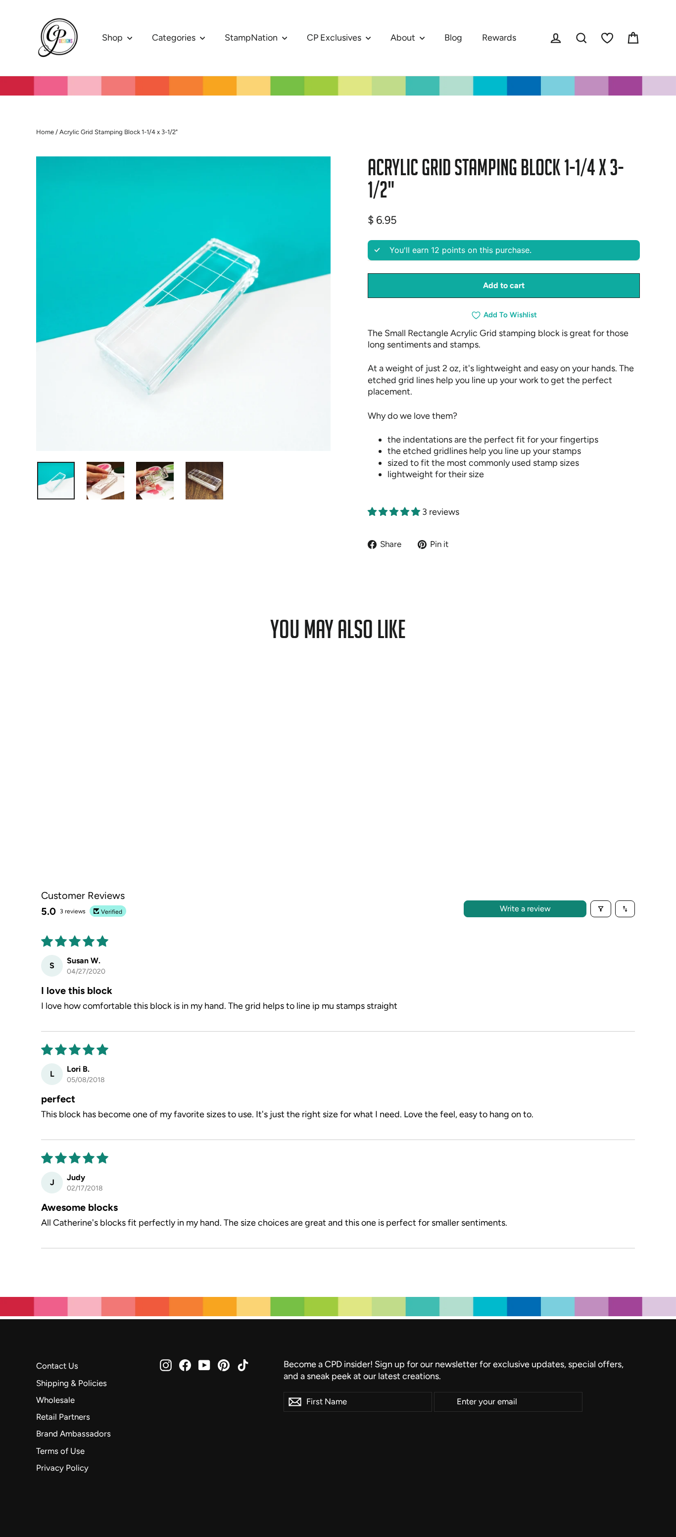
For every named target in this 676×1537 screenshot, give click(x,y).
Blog (453, 37)
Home (45, 132)
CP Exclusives (335, 37)
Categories (174, 37)
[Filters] (600, 908)
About (403, 37)
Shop (113, 37)
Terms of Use (60, 1451)
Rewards (499, 37)
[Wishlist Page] (607, 38)
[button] (395, 511)
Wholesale (55, 1400)
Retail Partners (63, 1417)
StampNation (252, 37)
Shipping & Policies (71, 1383)
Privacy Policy (62, 1468)
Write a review (525, 908)
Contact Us (57, 1366)
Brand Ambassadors (73, 1433)
